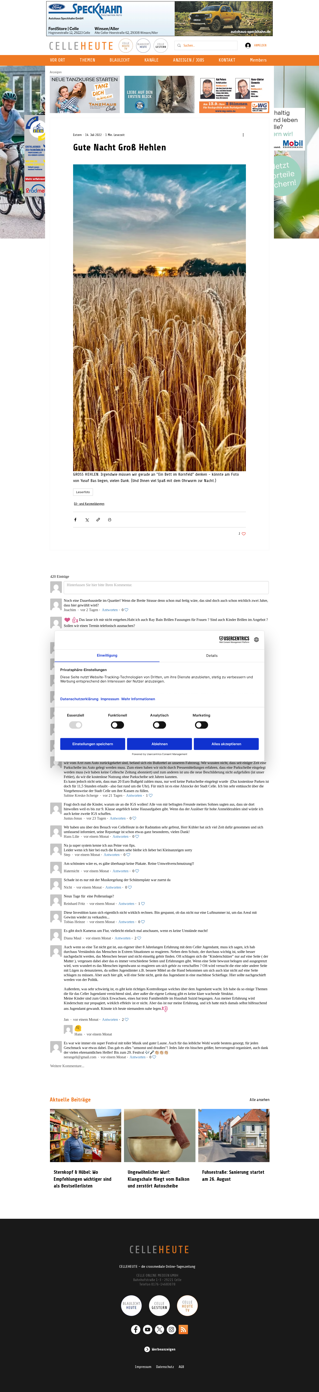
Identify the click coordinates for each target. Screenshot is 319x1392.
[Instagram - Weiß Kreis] (171, 1329)
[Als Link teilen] (98, 519)
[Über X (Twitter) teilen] (87, 519)
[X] (159, 1329)
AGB (181, 1367)
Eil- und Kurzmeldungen (89, 504)
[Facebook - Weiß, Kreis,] (135, 1329)
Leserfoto (83, 492)
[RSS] (183, 1329)
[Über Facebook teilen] (75, 519)
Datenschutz (165, 1367)
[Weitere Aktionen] (243, 135)
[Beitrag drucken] (109, 519)
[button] (153, 60)
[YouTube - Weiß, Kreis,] (147, 1329)
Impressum (143, 1367)
